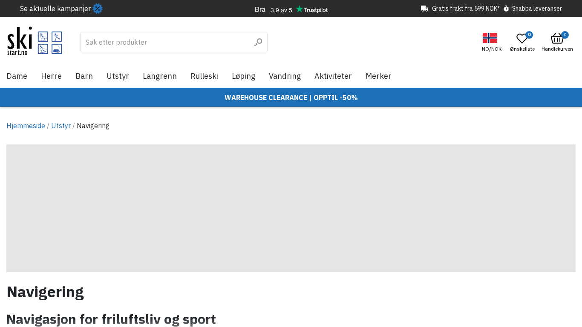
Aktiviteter (333, 76)
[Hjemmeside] (34, 41)
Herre (51, 76)
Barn (84, 76)
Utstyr (118, 76)
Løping (243, 76)
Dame (16, 76)
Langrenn (160, 76)
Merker (379, 76)
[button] (493, 42)
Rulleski (204, 76)
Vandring (285, 76)
